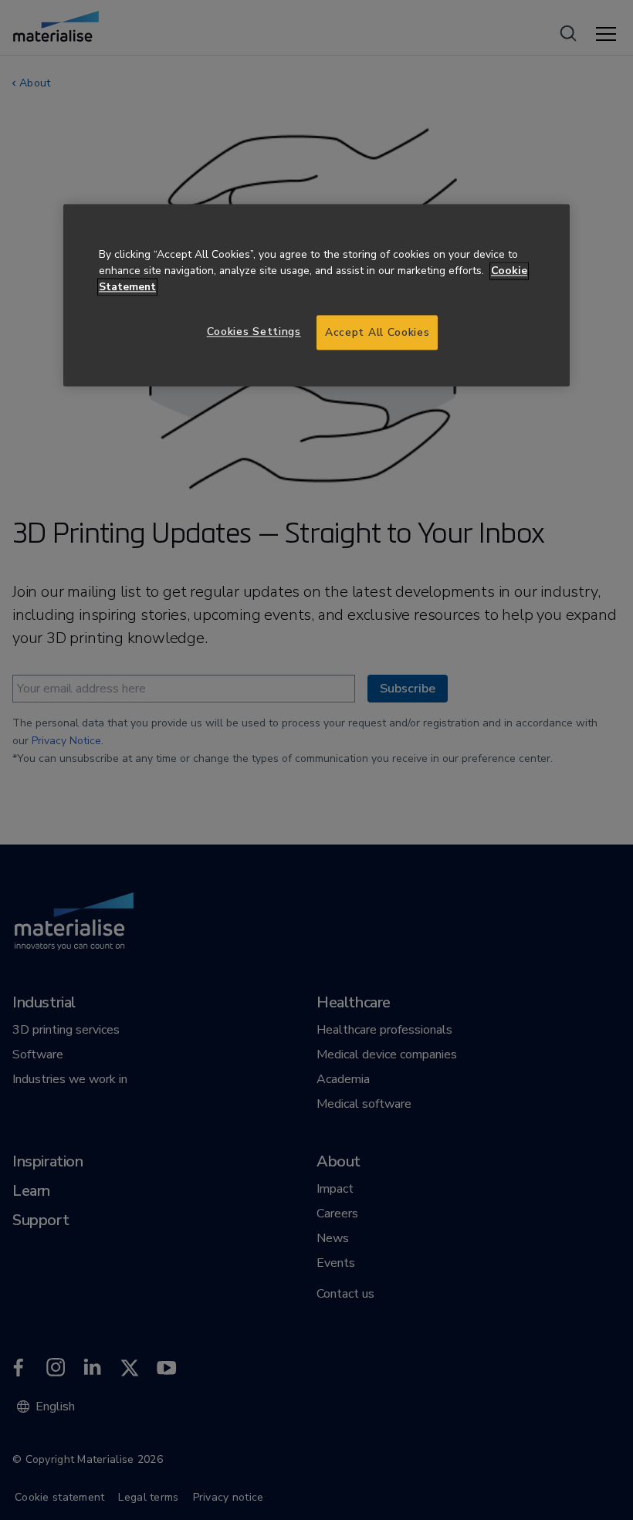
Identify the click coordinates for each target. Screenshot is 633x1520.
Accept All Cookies (377, 332)
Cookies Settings (254, 331)
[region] (316, 296)
